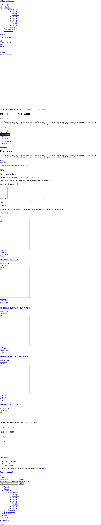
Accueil (2, 109)
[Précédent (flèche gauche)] (1, 524)
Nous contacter (8, 465)
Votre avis (3, 198)
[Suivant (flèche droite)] (3, 524)
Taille (5, 143)
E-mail (3, 205)
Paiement (7, 463)
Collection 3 (18, 109)
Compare (3, 136)
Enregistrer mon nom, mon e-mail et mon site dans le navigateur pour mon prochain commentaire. (32, 209)
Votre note (4, 184)
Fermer (2, 476)
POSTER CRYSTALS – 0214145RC (15, 356)
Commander (4, 133)
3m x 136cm (26, 109)
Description (7, 141)
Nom (2, 202)
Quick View (4, 252)
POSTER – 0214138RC (9, 405)
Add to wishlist (4, 138)
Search (21, 479)
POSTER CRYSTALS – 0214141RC (15, 308)
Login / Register (9, 517)
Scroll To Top (4, 520)
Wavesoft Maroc (41, 468)
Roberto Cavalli (10, 109)
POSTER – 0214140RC (9, 260)
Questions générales (10, 461)
